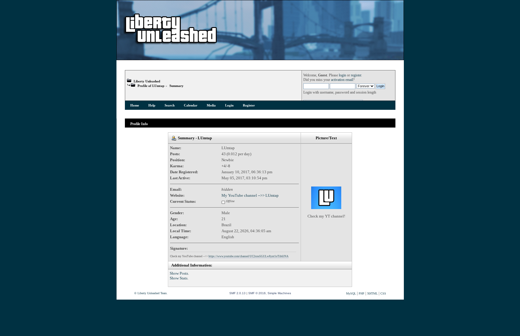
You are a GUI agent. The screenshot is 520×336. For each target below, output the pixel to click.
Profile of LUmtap (151, 86)
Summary (176, 86)
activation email (342, 80)
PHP (361, 293)
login (342, 75)
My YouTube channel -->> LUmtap (250, 195)
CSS (383, 293)
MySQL (351, 293)
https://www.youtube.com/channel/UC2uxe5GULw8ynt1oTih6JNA (249, 256)
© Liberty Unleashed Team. (151, 293)
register (356, 75)
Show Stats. (179, 278)
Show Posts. (179, 273)
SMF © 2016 (257, 293)
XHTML (372, 293)
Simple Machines (279, 293)
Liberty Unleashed (147, 81)
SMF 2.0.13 (237, 293)
